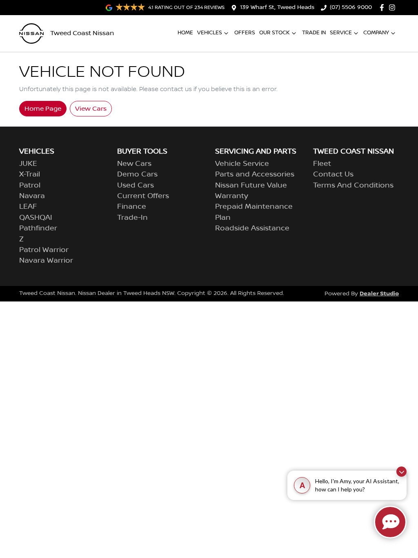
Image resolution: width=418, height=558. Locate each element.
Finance (131, 206)
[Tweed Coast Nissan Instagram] (394, 7)
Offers (244, 32)
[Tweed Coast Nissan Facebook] (383, 7)
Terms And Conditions (353, 185)
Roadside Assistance (252, 228)
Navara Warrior (46, 260)
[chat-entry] (390, 522)
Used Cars (135, 185)
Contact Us (333, 174)
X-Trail (29, 174)
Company (376, 32)
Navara (32, 196)
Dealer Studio (379, 293)
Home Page (42, 108)
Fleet (322, 163)
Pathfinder (38, 228)
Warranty (231, 196)
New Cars (134, 163)
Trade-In (132, 217)
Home (185, 32)
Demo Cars (137, 174)
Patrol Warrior (44, 250)
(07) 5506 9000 (351, 7)
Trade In (314, 32)
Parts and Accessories (254, 174)
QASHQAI (35, 217)
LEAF (28, 206)
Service (341, 32)
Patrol (29, 185)
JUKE (28, 163)
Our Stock (274, 32)
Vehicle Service (242, 163)
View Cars (91, 108)
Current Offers (143, 196)
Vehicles (209, 32)
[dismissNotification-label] (401, 471)
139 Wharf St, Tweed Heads (277, 7)
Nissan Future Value (251, 185)
